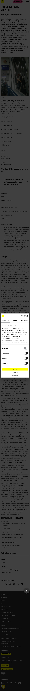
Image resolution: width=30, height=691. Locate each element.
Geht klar (15, 369)
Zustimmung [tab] (5, 320)
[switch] (26, 353)
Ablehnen (15, 375)
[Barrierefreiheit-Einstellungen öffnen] (26, 591)
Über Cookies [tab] (24, 320)
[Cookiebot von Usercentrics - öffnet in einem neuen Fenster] (21, 316)
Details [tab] (15, 320)
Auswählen (15, 372)
